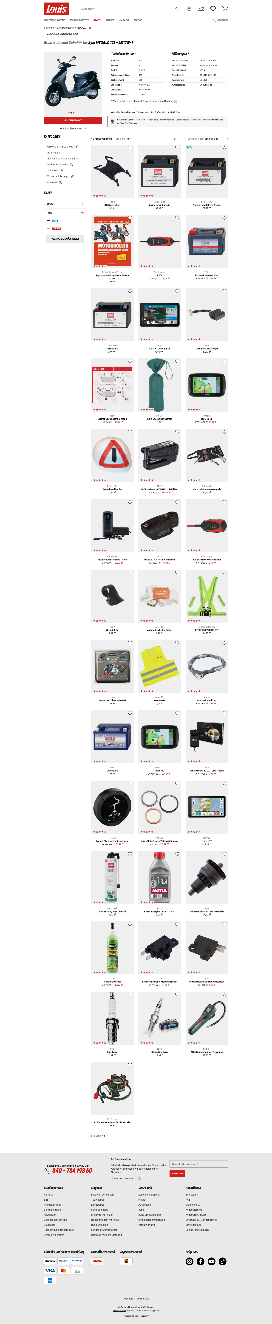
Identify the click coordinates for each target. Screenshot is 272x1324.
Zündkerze (112, 1052)
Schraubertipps (99, 1209)
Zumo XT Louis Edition (159, 348)
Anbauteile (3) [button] (54, 182)
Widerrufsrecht (194, 1209)
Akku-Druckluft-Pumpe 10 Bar (112, 559)
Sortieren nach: (195, 138)
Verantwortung (146, 1224)
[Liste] (180, 139)
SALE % (57, 229)
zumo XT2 (207, 841)
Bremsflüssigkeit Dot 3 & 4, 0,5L (159, 911)
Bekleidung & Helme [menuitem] (54, 20)
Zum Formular (131, 123)
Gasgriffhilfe (112, 630)
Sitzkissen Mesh (112, 205)
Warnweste (159, 700)
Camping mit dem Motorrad (106, 1234)
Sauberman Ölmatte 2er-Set (112, 700)
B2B (46, 1199)
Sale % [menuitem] (97, 20)
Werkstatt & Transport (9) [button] (60, 176)
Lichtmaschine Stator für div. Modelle (112, 1122)
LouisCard (49, 1224)
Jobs (141, 1209)
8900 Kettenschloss (206, 700)
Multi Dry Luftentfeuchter (159, 419)
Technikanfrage (52, 1204)
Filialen (142, 1199)
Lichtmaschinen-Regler (207, 348)
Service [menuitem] (138, 20)
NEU (55, 221)
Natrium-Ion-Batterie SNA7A (207, 205)
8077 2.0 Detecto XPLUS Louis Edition (159, 489)
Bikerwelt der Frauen (102, 1194)
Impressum (192, 1194)
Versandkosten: (119, 1311)
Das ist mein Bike (73, 120)
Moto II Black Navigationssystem (112, 841)
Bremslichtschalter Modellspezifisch (159, 981)
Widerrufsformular (196, 1214)
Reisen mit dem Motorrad (105, 1219)
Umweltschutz (193, 1224)
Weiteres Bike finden (71, 128)
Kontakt (48, 1194)
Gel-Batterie (112, 348)
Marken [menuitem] (110, 20)
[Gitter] (174, 138)
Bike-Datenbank (52, 1209)
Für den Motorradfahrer (104, 1229)
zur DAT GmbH (174, 112)
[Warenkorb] (225, 8)
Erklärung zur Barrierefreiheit (201, 1219)
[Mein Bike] (201, 8)
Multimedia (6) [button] (54, 170)
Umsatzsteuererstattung (151, 1219)
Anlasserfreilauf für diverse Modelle (207, 911)
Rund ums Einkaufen (150, 1214)
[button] (177, 8)
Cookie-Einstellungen (197, 1229)
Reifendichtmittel (112, 981)
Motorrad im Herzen (102, 1214)
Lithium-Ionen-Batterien (159, 205)
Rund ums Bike (99, 1224)
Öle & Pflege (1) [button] (55, 152)
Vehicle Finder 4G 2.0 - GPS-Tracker (207, 770)
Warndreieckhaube (112, 489)
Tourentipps (97, 1199)
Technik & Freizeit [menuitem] (79, 20)
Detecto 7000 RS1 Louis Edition (159, 559)
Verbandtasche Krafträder (159, 630)
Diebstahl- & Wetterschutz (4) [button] (62, 158)
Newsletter (50, 1214)
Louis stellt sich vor (149, 1194)
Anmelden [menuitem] (222, 20)
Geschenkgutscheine (55, 1219)
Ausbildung (144, 1204)
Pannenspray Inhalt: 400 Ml (112, 911)
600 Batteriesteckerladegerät (207, 559)
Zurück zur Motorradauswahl (62, 33)
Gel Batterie (112, 770)
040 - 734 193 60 (72, 1171)
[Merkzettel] (213, 8)
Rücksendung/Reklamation (59, 1229)
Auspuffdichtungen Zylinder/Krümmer (159, 841)
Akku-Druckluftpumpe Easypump (207, 1052)
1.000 (159, 275)
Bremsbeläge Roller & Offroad (112, 419)
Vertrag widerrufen (54, 1234)
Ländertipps (97, 1204)
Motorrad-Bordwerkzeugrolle (207, 489)
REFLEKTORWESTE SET (206, 630)
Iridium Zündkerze (159, 1052)
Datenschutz (193, 1204)
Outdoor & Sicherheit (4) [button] (59, 164)
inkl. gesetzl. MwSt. (135, 1307)
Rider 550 (159, 770)
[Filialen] (189, 8)
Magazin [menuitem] (124, 20)
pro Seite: (121, 138)
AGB (188, 1199)
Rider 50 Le (206, 419)
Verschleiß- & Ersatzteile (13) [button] (62, 146)
